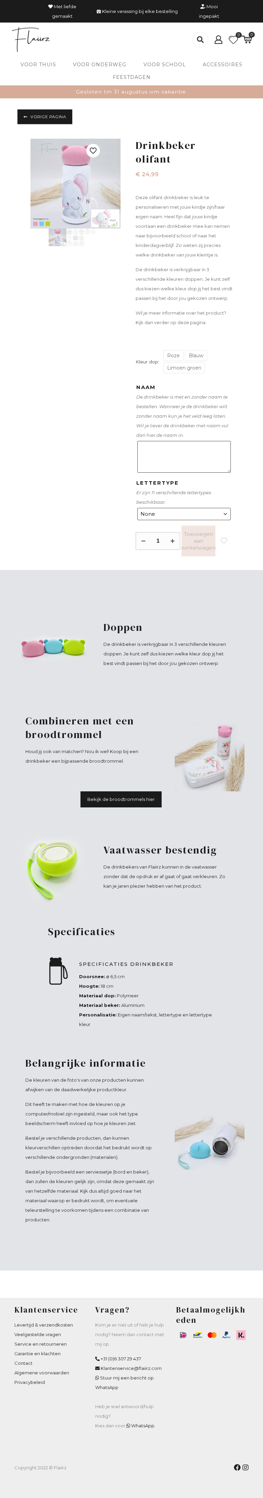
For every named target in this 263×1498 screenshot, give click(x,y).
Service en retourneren (40, 1344)
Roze (173, 355)
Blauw (196, 355)
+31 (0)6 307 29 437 (121, 1358)
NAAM (145, 387)
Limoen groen (184, 368)
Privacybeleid (29, 1382)
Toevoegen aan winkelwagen (198, 541)
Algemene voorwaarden (41, 1372)
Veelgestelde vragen (37, 1334)
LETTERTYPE (157, 483)
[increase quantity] (172, 541)
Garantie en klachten (37, 1353)
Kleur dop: (147, 361)
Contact (23, 1363)
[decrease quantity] (143, 541)
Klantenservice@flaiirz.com (131, 1368)
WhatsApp (142, 1425)
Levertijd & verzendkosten (43, 1325)
